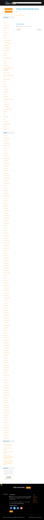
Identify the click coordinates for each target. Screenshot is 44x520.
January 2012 (6, 425)
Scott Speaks (6, 91)
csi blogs (5, 52)
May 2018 (5, 305)
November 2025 (6, 145)
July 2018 (5, 300)
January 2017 (6, 342)
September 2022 (7, 195)
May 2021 (5, 230)
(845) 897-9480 (15, 497)
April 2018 (6, 307)
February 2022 (6, 210)
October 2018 (6, 295)
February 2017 (6, 340)
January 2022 (6, 213)
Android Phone (6, 25)
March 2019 (6, 283)
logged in (22, 26)
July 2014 (5, 377)
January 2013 (6, 407)
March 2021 (6, 233)
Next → (39, 29)
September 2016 (7, 352)
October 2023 (6, 180)
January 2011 (6, 437)
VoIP (4, 114)
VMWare (5, 111)
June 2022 (6, 200)
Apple (5, 30)
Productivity (6, 89)
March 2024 (6, 173)
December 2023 (6, 175)
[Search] (13, 14)
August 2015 (6, 370)
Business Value (6, 45)
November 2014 (6, 375)
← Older (18, 29)
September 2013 (7, 395)
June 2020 (6, 250)
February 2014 (6, 382)
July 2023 (5, 185)
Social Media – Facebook (8, 99)
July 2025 (5, 148)
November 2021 (6, 218)
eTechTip (5, 55)
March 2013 (6, 402)
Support (34, 499)
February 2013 (6, 405)
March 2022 (6, 208)
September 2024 (7, 163)
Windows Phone (6, 129)
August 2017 (6, 327)
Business (5, 37)
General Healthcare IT (8, 57)
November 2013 (6, 390)
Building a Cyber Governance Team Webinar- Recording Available (8, 457)
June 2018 (6, 302)
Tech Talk (5, 101)
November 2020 (6, 243)
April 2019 (6, 280)
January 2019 (6, 288)
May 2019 (5, 278)
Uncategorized (6, 104)
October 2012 (6, 415)
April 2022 (6, 205)
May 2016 (5, 360)
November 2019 (6, 268)
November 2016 (6, 347)
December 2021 (6, 215)
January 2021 (6, 238)
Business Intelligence (8, 42)
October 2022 (6, 193)
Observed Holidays (20, 503)
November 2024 (6, 158)
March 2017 (6, 337)
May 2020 (5, 253)
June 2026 (6, 135)
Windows (5, 126)
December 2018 (6, 290)
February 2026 (6, 138)
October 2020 (6, 245)
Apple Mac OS (6, 33)
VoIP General (6, 116)
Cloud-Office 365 (7, 50)
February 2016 (6, 365)
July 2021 (5, 225)
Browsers (5, 35)
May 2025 (5, 150)
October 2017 (6, 322)
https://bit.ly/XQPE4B (20, 15)
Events (11, 511)
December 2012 (6, 410)
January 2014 (6, 385)
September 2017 (7, 325)
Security (5, 94)
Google (5, 60)
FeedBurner (11, 478)
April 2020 (6, 255)
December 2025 (6, 143)
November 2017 (6, 320)
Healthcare (6, 65)
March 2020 (6, 258)
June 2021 (6, 228)
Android (5, 23)
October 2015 (6, 367)
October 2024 (6, 160)
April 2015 (6, 372)
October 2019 (6, 270)
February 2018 (6, 312)
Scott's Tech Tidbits (9, 11)
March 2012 (6, 420)
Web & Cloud (6, 121)
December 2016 (6, 345)
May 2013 (5, 397)
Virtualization (6, 106)
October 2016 (6, 350)
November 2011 (6, 430)
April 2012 (6, 417)
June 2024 (6, 170)
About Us (35, 496)
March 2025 (6, 155)
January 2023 (6, 190)
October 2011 (6, 432)
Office (5, 84)
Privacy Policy (38, 517)
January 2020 (6, 263)
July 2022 (5, 198)
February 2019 (6, 285)
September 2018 (7, 297)
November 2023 (6, 178)
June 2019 (6, 275)
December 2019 (6, 265)
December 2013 (6, 387)
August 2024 (6, 165)
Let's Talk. (28, 487)
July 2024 (5, 168)
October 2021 (6, 220)
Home (34, 494)
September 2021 (7, 223)
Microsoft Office (6, 73)
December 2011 (6, 427)
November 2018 (6, 293)
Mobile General (6, 79)
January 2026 (6, 140)
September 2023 (7, 183)
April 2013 (6, 400)
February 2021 (6, 235)
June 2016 (6, 357)
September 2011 (7, 435)
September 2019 (7, 273)
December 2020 (6, 240)
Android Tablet (6, 28)
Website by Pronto (32, 517)
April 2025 (6, 153)
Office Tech (6, 86)
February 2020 (6, 260)
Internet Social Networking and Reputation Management (9, 69)
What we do (35, 497)
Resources (35, 500)
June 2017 (6, 330)
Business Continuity (7, 40)
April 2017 (6, 335)
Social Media (6, 96)
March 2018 (6, 310)
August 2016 (6, 355)
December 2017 (6, 317)
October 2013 (6, 392)
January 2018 (6, 315)
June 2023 (6, 188)
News (5, 81)
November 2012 (6, 412)
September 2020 (7, 248)
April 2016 (6, 362)
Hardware (5, 62)
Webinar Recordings (7, 124)
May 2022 (5, 203)
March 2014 (6, 380)
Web (4, 119)
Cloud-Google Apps (7, 47)
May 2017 (5, 332)
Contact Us (35, 502)
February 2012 (6, 422)
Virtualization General (8, 109)
